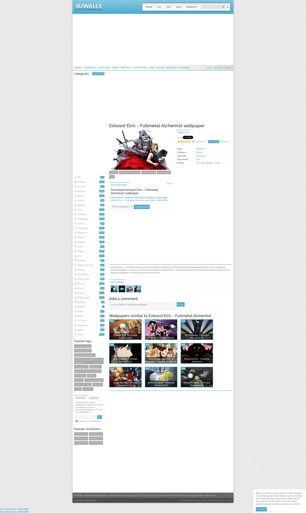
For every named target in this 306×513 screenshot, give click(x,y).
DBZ (78, 389)
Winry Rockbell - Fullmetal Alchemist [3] (197, 384)
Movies (160, 67)
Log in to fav (200, 141)
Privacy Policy (201, 500)
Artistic (80, 200)
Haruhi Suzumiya (94, 380)
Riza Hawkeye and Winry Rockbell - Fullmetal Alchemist (161, 360)
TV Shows (82, 320)
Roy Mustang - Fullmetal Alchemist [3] (125, 360)
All (159, 7)
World (80, 334)
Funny (80, 246)
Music (80, 288)
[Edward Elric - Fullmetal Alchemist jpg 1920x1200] (141, 169)
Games (78, 67)
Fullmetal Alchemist (85, 355)
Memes (80, 269)
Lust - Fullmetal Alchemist (161, 337)
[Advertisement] (153, 39)
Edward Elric (148, 172)
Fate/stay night (83, 346)
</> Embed (214, 141)
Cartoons (104, 67)
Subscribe (82, 421)
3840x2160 (96, 443)
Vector (80, 329)
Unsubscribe (95, 421)
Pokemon (80, 375)
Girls (152, 67)
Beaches (81, 205)
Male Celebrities (85, 265)
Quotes (80, 302)
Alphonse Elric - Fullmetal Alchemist (197, 360)
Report (170, 183)
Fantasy (81, 237)
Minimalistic (83, 274)
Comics (80, 223)
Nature (80, 292)
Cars (79, 209)
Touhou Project (83, 350)
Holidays (81, 260)
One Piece (95, 366)
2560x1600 (96, 438)
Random (191, 7)
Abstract (126, 67)
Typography (83, 325)
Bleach (91, 375)
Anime (115, 67)
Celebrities (89, 67)
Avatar (79, 380)
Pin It (180, 137)
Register (218, 67)
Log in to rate (184, 141)
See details (295, 503)
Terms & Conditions (216, 500)
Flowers (81, 242)
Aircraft (81, 186)
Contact (182, 500)
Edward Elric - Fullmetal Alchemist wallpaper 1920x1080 (139, 200)
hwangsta (200, 155)
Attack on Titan (83, 384)
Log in (113, 304)
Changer (184, 67)
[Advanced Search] (227, 7)
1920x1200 (96, 434)
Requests (171, 67)
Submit (228, 67)
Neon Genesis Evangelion (88, 371)
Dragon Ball (81, 366)
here (88, 412)
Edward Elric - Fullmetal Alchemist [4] (125, 336)
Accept (261, 509)
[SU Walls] (89, 9)
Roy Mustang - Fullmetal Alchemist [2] (197, 336)
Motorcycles (83, 279)
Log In (209, 67)
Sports (80, 316)
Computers (140, 67)
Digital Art (82, 232)
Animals (81, 191)
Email (226, 141)
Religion (81, 306)
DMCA (229, 500)
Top (168, 7)
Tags (178, 7)
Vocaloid (88, 389)
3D (78, 177)
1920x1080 (81, 434)
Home (149, 7)
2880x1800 (81, 443)
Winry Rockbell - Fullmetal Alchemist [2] (161, 384)
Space (80, 311)
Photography (83, 297)
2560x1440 (81, 438)
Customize (98, 74)
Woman (98, 384)
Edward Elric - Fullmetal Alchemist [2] (125, 384)
